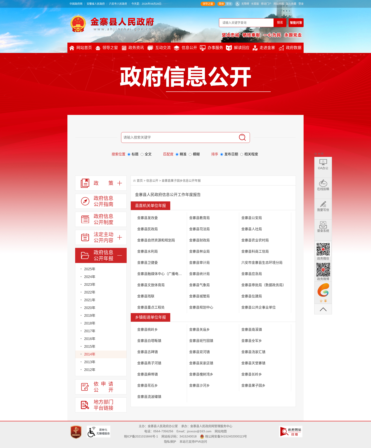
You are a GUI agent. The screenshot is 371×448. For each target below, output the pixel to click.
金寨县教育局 (199, 218)
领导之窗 (208, 3)
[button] (255, 4)
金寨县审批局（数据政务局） (263, 285)
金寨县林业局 (199, 251)
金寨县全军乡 (251, 341)
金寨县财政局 (199, 240)
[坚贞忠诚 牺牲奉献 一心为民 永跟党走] (261, 34)
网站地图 (279, 3)
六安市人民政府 (118, 3)
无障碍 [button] (245, 3)
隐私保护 (170, 441)
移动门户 (266, 3)
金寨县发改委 (147, 218)
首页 (140, 180)
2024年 (89, 277)
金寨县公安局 (251, 218)
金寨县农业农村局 (255, 240)
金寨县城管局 (199, 296)
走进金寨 (267, 48)
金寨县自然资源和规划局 (156, 240)
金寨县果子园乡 (253, 385)
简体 (221, 3)
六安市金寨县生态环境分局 (262, 262)
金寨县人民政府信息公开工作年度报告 (168, 195)
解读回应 (241, 48)
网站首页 (84, 48)
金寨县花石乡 (147, 385)
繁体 (228, 3)
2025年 (89, 269)
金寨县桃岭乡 (147, 329)
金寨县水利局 (147, 251)
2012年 (89, 370)
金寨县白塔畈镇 (149, 341)
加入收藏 (291, 3)
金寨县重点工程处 (151, 307)
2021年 (89, 300)
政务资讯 (136, 48)
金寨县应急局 (251, 274)
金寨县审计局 (199, 262)
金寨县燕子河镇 (149, 363)
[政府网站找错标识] (291, 431)
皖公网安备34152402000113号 (226, 436)
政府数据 (293, 48)
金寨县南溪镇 (251, 329)
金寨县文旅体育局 (151, 285)
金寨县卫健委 (147, 262)
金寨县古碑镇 (147, 352)
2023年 (89, 284)
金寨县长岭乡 (251, 374)
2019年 (89, 315)
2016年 (89, 339)
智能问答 (296, 22)
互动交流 (163, 48)
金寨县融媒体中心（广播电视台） (162, 274)
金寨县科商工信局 (255, 251)
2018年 (89, 323)
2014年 (89, 354)
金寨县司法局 (199, 229)
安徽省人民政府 (96, 3)
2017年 (89, 331)
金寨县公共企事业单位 (258, 307)
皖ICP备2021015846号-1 (141, 436)
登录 (301, 3)
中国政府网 (76, 3)
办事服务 (215, 48)
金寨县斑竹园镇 (201, 341)
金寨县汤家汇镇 (253, 352)
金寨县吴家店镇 (201, 363)
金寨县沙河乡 (199, 385)
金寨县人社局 (251, 229)
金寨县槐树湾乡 (201, 374)
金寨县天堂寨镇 (253, 363)
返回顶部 (323, 309)
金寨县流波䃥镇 (149, 397)
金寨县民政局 (147, 229)
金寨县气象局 (199, 285)
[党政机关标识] (76, 432)
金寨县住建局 (251, 296)
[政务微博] (323, 269)
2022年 (89, 292)
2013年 (89, 362)
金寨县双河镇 (199, 352)
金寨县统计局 (199, 274)
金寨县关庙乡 (199, 329)
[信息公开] (195, 78)
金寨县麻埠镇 (147, 374)
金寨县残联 (145, 296)
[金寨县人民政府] (112, 23)
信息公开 (189, 48)
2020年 (89, 308)
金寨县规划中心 (201, 307)
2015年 (89, 346)
